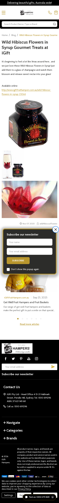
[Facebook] (5, 358)
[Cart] (56, 13)
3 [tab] (27, 319)
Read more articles (29, 324)
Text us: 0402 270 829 (41, 497)
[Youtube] (29, 358)
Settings (8, 495)
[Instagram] (36, 358)
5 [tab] (36, 319)
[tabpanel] (29, 289)
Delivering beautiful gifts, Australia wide (29, 2)
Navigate (13, 422)
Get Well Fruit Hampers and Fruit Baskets (26, 302)
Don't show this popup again (25, 269)
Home (5, 35)
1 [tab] (18, 319)
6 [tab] (41, 319)
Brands (11, 438)
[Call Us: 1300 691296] (50, 13)
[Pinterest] (21, 358)
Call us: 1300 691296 (17, 406)
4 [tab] (32, 319)
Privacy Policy (24, 489)
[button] (55, 229)
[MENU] (3, 12)
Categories (14, 430)
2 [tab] (22, 319)
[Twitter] (13, 358)
